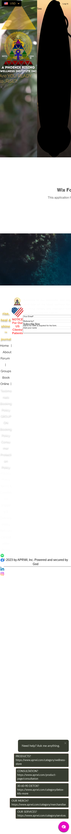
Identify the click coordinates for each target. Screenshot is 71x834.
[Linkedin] (35, 569)
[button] (54, 137)
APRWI (17, 291)
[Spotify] (35, 555)
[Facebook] (35, 560)
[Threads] (35, 564)
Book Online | (5, 384)
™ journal (6, 326)
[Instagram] (35, 574)
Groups (6, 371)
